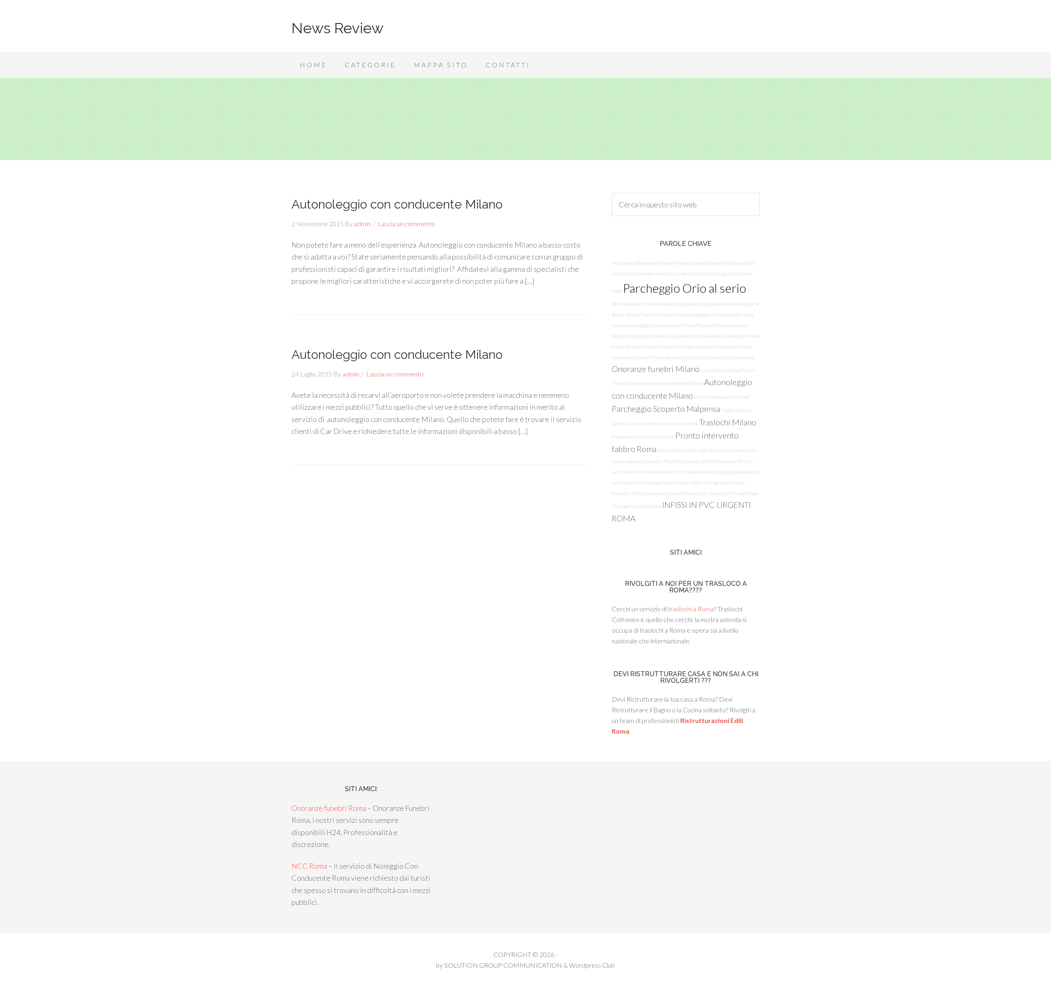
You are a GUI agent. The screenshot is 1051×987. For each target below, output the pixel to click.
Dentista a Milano (738, 357)
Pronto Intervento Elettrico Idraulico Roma (669, 472)
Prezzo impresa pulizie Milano (722, 396)
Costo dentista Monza (721, 370)
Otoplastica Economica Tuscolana (657, 336)
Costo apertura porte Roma (636, 506)
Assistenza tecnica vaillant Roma (668, 423)
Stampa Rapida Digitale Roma (700, 304)
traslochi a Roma (691, 609)
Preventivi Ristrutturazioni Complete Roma (652, 493)
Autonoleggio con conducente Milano (397, 204)
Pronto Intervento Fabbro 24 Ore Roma (685, 357)
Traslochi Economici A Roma (689, 461)
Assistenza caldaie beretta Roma (674, 383)
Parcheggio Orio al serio (684, 288)
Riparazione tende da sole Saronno (643, 436)
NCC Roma (309, 865)
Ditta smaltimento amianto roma (715, 450)
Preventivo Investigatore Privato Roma (707, 263)
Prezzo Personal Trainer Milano (641, 346)
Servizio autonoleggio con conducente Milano (653, 325)
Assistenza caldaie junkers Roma (641, 263)
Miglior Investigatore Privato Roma (725, 493)
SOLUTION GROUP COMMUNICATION (503, 965)
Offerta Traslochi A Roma (648, 314)
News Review (337, 28)
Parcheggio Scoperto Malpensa (666, 408)
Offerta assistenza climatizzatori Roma (723, 336)
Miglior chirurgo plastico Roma (716, 482)
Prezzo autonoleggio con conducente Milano (713, 314)
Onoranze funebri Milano (656, 369)
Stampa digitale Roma (666, 482)
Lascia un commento (406, 223)
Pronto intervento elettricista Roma (703, 346)
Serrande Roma (672, 450)
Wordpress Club (592, 965)
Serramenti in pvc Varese (670, 273)
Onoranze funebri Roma (328, 808)
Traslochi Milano (727, 422)
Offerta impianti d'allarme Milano (642, 304)
